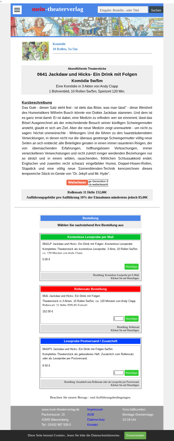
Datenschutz (96, 419)
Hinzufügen (132, 266)
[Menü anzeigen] (17, 10)
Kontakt (92, 424)
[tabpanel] (87, 51)
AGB (90, 414)
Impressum (95, 409)
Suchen (156, 10)
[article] (91, 255)
